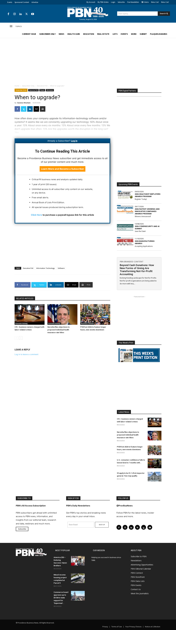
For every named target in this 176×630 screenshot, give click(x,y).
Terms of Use (116, 626)
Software (61, 268)
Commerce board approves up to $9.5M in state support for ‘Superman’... (61, 597)
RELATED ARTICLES (24, 298)
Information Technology (45, 268)
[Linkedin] (20, 14)
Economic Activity (21, 323)
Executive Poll (42, 86)
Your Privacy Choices (133, 626)
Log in (74, 140)
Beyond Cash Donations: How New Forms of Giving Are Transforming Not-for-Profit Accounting (137, 270)
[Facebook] (8, 14)
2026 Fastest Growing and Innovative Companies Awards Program (147, 211)
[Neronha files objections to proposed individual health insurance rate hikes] (62, 314)
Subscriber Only (28, 86)
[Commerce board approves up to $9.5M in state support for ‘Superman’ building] (78, 596)
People (42, 90)
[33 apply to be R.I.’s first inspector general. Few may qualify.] (154, 476)
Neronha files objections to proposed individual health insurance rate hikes (58, 330)
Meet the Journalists (140, 593)
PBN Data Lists (138, 581)
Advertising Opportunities (142, 564)
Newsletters (136, 560)
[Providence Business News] (88, 12)
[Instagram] (14, 14)
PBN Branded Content (131, 261)
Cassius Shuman (24, 103)
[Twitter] (26, 14)
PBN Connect (137, 573)
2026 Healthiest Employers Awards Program (147, 195)
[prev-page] (16, 338)
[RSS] (137, 527)
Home (17, 86)
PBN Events (136, 585)
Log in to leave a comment (26, 354)
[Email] (36, 109)
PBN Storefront (138, 577)
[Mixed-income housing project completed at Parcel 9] (78, 578)
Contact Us (136, 589)
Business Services (87, 323)
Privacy (105, 626)
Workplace (50, 90)
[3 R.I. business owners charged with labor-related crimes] (30, 314)
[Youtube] (32, 14)
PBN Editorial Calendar (141, 568)
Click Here (36, 214)
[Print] (42, 109)
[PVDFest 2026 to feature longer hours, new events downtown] (95, 314)
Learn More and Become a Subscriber (62, 169)
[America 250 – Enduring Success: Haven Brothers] (78, 561)
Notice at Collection (152, 626)
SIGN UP (102, 524)
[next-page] (20, 338)
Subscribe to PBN (138, 556)
